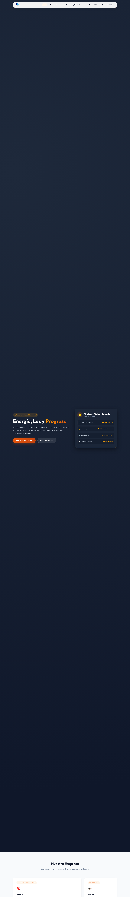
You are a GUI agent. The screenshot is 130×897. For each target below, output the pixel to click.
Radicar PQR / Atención (24, 440)
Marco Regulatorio (46, 440)
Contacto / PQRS (107, 5)
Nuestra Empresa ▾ (56, 5)
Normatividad (93, 5)
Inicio (44, 5)
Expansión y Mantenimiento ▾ (75, 5)
